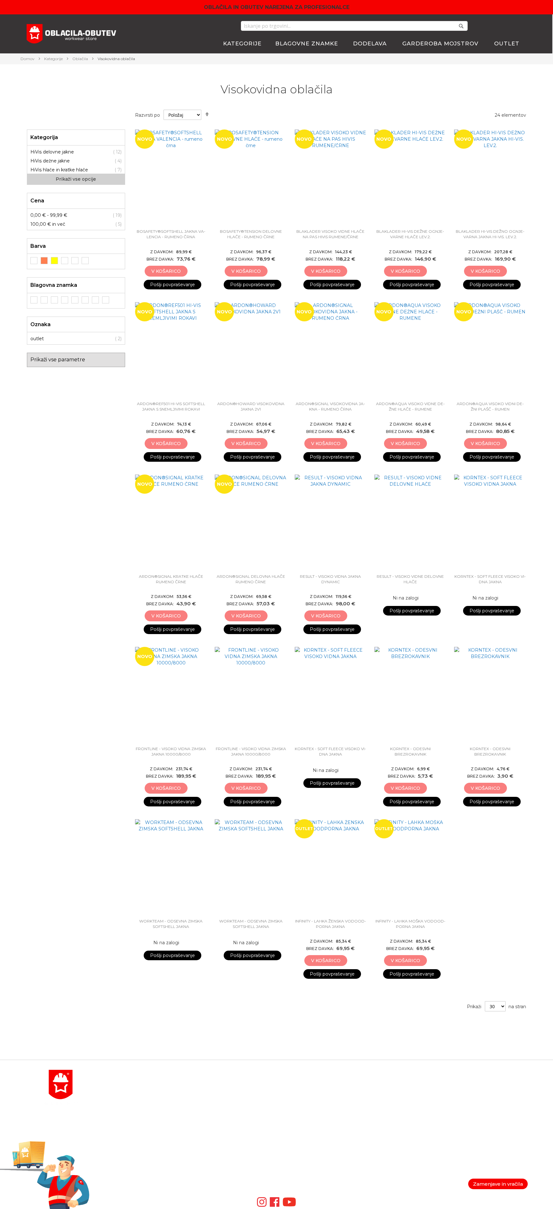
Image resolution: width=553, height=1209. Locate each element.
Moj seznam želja (501, 26)
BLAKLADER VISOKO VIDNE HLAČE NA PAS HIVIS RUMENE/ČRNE (330, 234)
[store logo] (71, 35)
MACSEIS (287, 1085)
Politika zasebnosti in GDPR (478, 1085)
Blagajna (371, 1100)
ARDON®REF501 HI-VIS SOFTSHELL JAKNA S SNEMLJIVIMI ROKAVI (171, 406)
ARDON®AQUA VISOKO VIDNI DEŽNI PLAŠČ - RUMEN (490, 406)
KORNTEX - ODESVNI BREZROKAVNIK (410, 751)
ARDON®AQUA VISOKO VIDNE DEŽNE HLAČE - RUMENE (410, 406)
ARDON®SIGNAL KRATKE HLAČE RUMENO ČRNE (171, 579)
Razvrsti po (147, 115)
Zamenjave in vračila (498, 1184)
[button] (193, 271)
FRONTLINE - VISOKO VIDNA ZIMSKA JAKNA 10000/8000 (171, 751)
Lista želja (372, 1108)
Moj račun (372, 1085)
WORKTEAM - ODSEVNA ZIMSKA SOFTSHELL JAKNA (171, 924)
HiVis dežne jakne (50, 161)
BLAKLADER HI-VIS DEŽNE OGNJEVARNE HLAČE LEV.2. (410, 234)
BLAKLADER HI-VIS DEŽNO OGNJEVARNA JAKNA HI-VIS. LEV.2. (490, 234)
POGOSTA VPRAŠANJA (132, 1154)
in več (47, 224)
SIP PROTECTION (296, 1170)
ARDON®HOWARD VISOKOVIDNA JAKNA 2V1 (251, 406)
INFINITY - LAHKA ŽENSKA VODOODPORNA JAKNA (330, 924)
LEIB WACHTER (294, 1116)
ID (279, 1154)
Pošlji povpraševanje (172, 284)
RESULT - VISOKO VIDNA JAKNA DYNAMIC (330, 579)
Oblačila (80, 58)
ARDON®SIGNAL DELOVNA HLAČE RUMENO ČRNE (251, 579)
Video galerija (293, 1177)
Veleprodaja (460, 1116)
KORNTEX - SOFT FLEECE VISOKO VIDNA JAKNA (490, 579)
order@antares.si (124, 1139)
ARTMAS (286, 1162)
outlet (37, 339)
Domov (28, 58)
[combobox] (354, 26)
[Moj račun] (486, 27)
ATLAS (283, 1108)
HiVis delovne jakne (52, 152)
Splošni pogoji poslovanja (474, 1093)
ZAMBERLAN (292, 1147)
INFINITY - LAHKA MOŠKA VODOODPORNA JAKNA (410, 924)
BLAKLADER (291, 1093)
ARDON (285, 1131)
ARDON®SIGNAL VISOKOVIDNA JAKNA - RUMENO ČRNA (330, 406)
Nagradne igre (463, 1124)
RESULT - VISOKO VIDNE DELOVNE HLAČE (410, 579)
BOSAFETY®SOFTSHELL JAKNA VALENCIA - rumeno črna (171, 234)
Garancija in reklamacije (473, 1100)
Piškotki (456, 1108)
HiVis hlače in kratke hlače (59, 170)
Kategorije (54, 58)
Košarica (371, 1093)
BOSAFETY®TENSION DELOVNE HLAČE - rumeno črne (251, 234)
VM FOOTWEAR (295, 1139)
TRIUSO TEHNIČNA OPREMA (310, 1124)
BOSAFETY (288, 1100)
